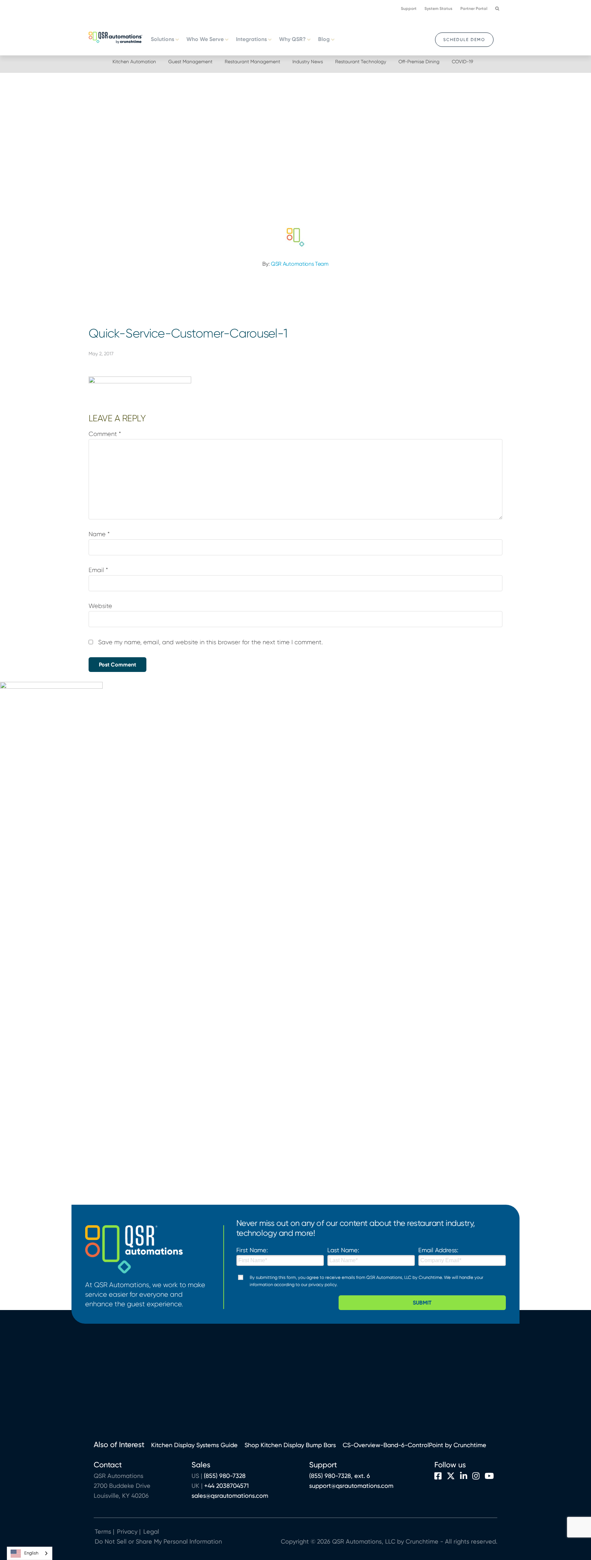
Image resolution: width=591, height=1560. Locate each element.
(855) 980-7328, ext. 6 (339, 1475)
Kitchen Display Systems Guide (194, 1445)
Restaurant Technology (360, 61)
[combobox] (29, 1553)
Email (98, 570)
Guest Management (190, 61)
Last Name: (343, 1250)
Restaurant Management (252, 61)
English (31, 1553)
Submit (422, 1302)
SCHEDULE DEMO (464, 39)
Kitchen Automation (134, 61)
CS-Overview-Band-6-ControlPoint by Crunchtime (414, 1445)
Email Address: (438, 1250)
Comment (105, 434)
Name (99, 534)
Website (100, 606)
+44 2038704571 (226, 1485)
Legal (150, 1531)
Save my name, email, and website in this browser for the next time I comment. (210, 642)
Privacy (127, 1531)
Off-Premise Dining (418, 61)
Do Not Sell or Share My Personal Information (158, 1541)
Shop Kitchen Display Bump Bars (290, 1445)
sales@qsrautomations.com (230, 1495)
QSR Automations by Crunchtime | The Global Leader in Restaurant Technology (115, 37)
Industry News (307, 61)
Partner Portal (473, 8)
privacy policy (322, 1284)
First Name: (252, 1250)
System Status (438, 8)
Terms (103, 1531)
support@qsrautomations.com (351, 1485)
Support (409, 8)
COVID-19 (462, 61)
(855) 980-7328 (225, 1475)
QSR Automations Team (300, 264)
